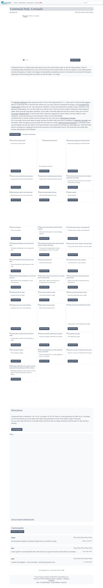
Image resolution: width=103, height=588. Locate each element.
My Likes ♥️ (38, 3)
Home (15, 3)
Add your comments (17, 531)
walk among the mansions (67, 123)
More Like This (75, 60)
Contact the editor (50, 579)
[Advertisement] (51, 88)
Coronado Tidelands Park (20, 114)
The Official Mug (45, 582)
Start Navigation (15, 134)
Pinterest (66, 579)
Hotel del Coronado (81, 120)
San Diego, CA (13, 12)
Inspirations (30, 3)
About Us (64, 582)
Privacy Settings (55, 582)
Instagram (52, 580)
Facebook (59, 579)
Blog (37, 582)
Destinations (22, 3)
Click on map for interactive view (22, 519)
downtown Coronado (68, 118)
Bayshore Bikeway (20, 102)
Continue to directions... (29, 134)
